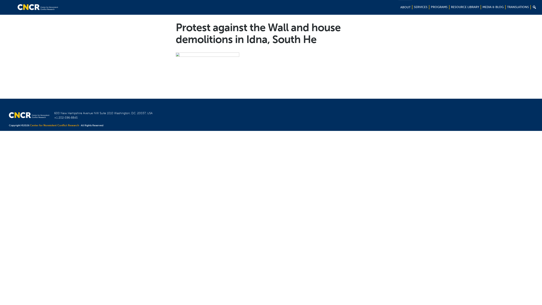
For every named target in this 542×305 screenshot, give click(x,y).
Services (420, 7)
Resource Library (465, 7)
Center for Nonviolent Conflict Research (54, 125)
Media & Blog (493, 7)
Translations (518, 7)
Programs (439, 7)
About (405, 7)
